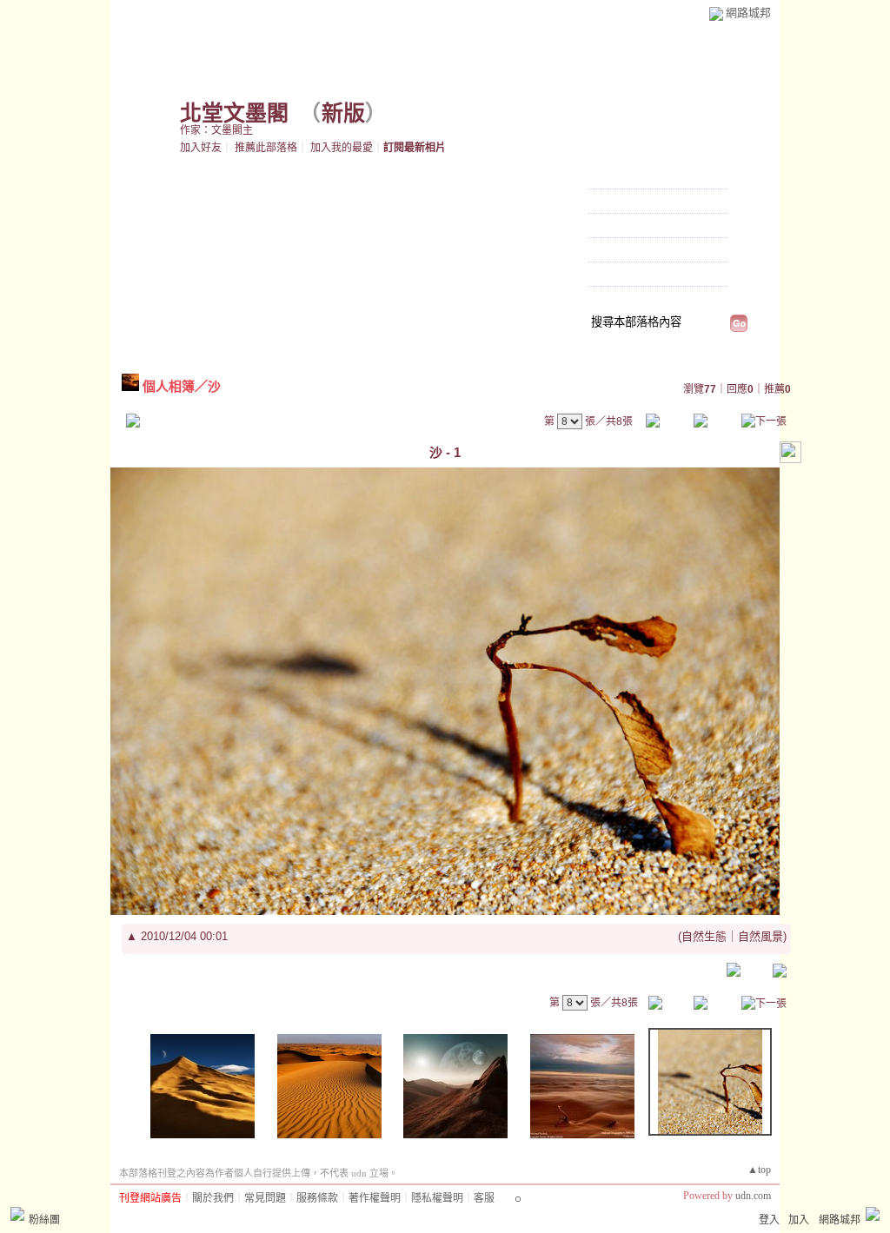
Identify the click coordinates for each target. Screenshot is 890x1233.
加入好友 (201, 148)
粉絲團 (44, 1220)
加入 (798, 1220)
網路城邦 (748, 12)
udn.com (753, 1196)
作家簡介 (614, 275)
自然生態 (704, 936)
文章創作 (614, 202)
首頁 (601, 178)
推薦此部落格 (266, 148)
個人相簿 (614, 227)
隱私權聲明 (437, 1198)
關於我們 (213, 1198)
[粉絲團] (17, 1214)
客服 (484, 1198)
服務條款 (317, 1198)
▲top (759, 1169)
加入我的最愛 (341, 148)
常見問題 (265, 1198)
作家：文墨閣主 (216, 130)
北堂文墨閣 (234, 113)
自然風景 (760, 936)
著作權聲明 (375, 1198)
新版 (343, 113)
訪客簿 (608, 251)
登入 (769, 1220)
